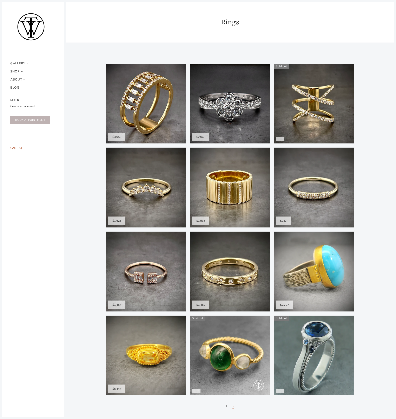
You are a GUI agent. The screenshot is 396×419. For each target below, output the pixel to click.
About (16, 80)
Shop (15, 71)
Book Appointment (30, 120)
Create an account (22, 106)
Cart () (16, 148)
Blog (14, 88)
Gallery (17, 63)
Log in (14, 100)
